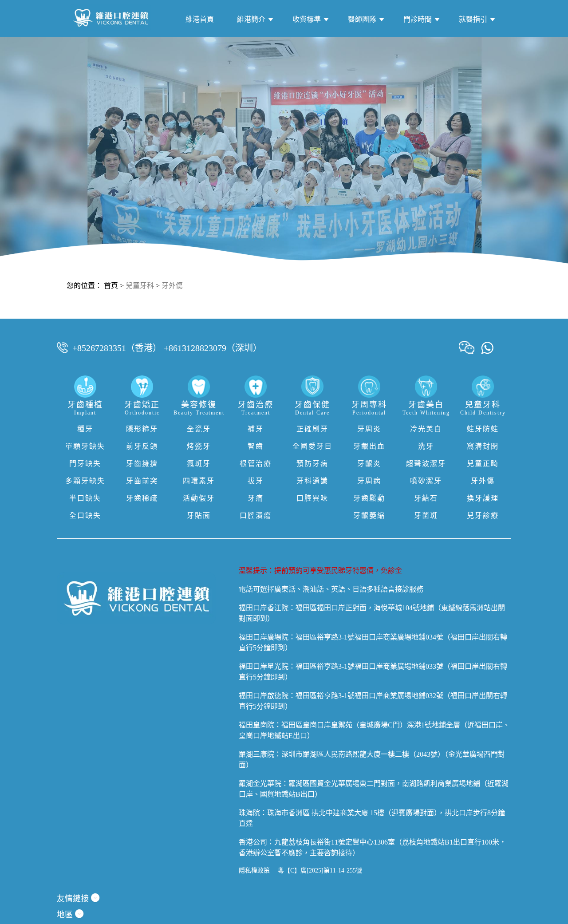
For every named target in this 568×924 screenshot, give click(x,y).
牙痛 (256, 498)
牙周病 (369, 481)
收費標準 (306, 19)
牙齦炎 (369, 463)
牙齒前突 (142, 481)
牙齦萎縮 (369, 515)
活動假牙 (199, 498)
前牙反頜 (142, 446)
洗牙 (426, 446)
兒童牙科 (140, 285)
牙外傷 (172, 285)
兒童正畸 (483, 463)
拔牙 (256, 481)
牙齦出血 (369, 446)
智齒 (256, 446)
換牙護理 (483, 498)
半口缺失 (85, 498)
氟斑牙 (199, 463)
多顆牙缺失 (85, 481)
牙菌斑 (426, 515)
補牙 (256, 429)
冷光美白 (426, 429)
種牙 (85, 429)
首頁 (111, 285)
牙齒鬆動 (369, 498)
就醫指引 (473, 19)
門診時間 (417, 19)
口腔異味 (312, 498)
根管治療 (256, 463)
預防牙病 (312, 463)
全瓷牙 (199, 429)
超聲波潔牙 (426, 463)
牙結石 (426, 498)
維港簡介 (251, 19)
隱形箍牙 (142, 429)
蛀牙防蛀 (483, 429)
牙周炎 (369, 429)
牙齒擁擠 (142, 463)
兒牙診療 (483, 515)
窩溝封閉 (483, 446)
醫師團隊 (362, 19)
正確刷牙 (312, 429)
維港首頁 (199, 19)
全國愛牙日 (312, 446)
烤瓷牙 (199, 446)
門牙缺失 (85, 463)
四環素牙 (199, 481)
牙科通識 (312, 481)
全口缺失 (85, 515)
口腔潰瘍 (256, 515)
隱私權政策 (254, 870)
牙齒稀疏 (142, 498)
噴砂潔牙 (426, 481)
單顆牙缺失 (85, 446)
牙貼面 (199, 515)
